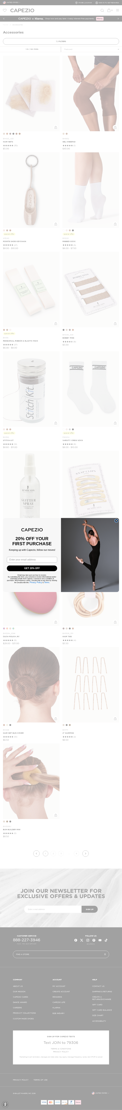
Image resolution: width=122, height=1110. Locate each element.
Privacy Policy (36, 582)
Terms (46, 582)
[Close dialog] (116, 520)
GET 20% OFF (32, 568)
